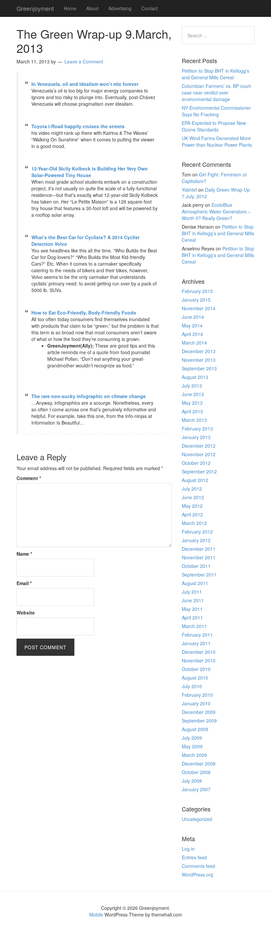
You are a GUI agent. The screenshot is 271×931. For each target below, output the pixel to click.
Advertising (120, 8)
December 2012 (198, 445)
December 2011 (198, 548)
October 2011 (196, 566)
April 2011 (192, 617)
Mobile (96, 914)
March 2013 (194, 420)
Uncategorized (197, 819)
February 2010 (197, 694)
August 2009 (195, 729)
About (92, 8)
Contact (149, 8)
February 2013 (197, 428)
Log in (188, 848)
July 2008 (192, 780)
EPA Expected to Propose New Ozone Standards (214, 126)
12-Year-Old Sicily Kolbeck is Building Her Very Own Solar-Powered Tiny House (89, 171)
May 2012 (192, 506)
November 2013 (198, 359)
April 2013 (192, 411)
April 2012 (192, 514)
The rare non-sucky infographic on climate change (88, 396)
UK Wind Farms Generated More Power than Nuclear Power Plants (217, 141)
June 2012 (193, 497)
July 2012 (192, 488)
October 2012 (196, 463)
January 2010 (196, 703)
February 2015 (197, 291)
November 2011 (198, 557)
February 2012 (197, 531)
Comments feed (198, 866)
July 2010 (192, 686)
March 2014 (194, 342)
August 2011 (195, 583)
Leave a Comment (83, 61)
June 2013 (193, 394)
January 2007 (196, 789)
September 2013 (199, 368)
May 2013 (192, 402)
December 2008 (198, 763)
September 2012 (199, 471)
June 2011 (193, 600)
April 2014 (192, 334)
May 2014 (192, 325)
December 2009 (198, 712)
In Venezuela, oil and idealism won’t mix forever (84, 84)
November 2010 (198, 660)
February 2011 (197, 634)
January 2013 (196, 437)
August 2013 (195, 377)
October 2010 (196, 669)
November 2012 (198, 454)
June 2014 (193, 317)
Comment (29, 478)
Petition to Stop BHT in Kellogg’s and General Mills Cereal (215, 74)
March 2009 (194, 755)
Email (24, 583)
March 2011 (194, 626)
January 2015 (196, 299)
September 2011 (199, 574)
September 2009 (199, 720)
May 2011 (192, 609)
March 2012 (194, 523)
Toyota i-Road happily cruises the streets (78, 126)
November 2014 (198, 308)
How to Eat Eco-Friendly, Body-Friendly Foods (83, 312)
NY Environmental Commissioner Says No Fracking (216, 111)
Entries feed (194, 857)
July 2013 (192, 385)
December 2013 (198, 351)
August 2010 (195, 677)
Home (70, 8)
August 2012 (195, 480)
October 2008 (196, 772)
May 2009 (192, 746)
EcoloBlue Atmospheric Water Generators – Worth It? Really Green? (216, 211)
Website (26, 612)
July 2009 (192, 737)
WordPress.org (197, 874)
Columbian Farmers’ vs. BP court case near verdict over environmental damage (216, 92)
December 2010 (198, 652)
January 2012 (196, 540)
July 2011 (192, 591)
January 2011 (196, 643)
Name (24, 553)
